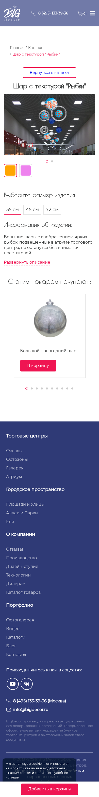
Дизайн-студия (22, 566)
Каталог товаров (23, 592)
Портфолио (19, 605)
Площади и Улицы (25, 504)
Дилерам (16, 583)
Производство (21, 557)
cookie (36, 764)
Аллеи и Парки (22, 513)
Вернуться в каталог (50, 72)
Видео (13, 628)
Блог (11, 645)
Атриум (14, 476)
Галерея (15, 468)
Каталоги (15, 637)
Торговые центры (27, 436)
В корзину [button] (38, 365)
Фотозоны (17, 459)
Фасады (14, 450)
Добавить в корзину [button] (49, 789)
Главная (17, 47)
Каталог (35, 47)
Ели (10, 521)
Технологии (18, 575)
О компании (20, 534)
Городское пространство (35, 489)
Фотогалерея (20, 620)
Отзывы (14, 549)
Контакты (16, 654)
